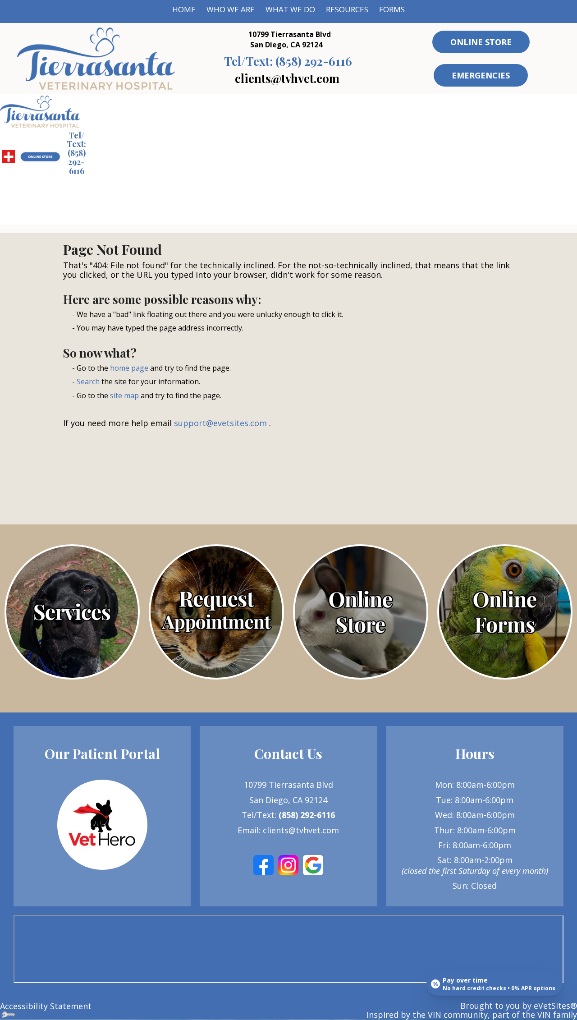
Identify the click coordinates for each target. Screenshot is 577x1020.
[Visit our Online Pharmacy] (40, 156)
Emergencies (481, 75)
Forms (392, 9)
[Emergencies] (8, 156)
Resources (347, 9)
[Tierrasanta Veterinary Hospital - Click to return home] (96, 57)
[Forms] (504, 612)
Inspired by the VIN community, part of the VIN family (471, 1014)
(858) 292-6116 (288, 61)
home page (129, 368)
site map (124, 395)
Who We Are (230, 9)
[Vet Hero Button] (102, 825)
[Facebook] (263, 864)
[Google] (313, 864)
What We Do (290, 9)
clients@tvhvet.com (287, 78)
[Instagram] (288, 864)
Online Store (481, 42)
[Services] (72, 612)
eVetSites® (555, 1005)
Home (184, 9)
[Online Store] (360, 612)
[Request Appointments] (216, 612)
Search (88, 381)
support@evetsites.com (220, 423)
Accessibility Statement (46, 1006)
